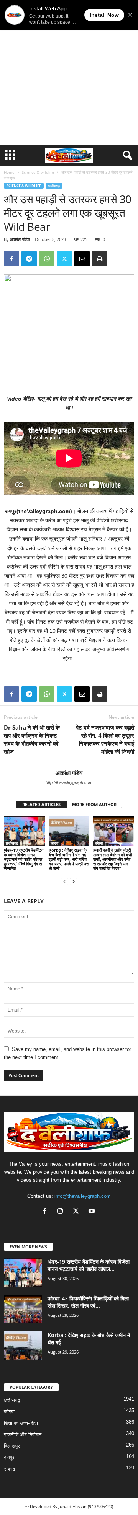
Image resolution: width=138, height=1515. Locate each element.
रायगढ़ (9, 1469)
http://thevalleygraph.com (69, 782)
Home (9, 172)
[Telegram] (29, 258)
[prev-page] (64, 881)
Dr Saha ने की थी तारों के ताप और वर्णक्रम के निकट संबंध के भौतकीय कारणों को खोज (32, 739)
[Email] (82, 258)
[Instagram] (62, 1212)
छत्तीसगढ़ (54, 185)
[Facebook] (11, 258)
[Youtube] (92, 1212)
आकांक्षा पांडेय (20, 239)
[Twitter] (64, 258)
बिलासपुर (12, 1446)
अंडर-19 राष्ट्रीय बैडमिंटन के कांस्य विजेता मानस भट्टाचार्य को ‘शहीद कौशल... (89, 1265)
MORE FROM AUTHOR (94, 804)
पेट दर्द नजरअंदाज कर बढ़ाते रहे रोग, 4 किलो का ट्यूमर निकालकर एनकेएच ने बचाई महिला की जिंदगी (105, 739)
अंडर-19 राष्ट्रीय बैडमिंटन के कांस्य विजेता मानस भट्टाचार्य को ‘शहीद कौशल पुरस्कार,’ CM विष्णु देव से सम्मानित (23, 859)
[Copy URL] (117, 258)
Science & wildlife (38, 172)
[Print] (99, 258)
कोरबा (54, 843)
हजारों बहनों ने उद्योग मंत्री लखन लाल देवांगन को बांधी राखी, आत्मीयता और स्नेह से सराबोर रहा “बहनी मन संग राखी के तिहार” (112, 859)
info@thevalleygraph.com (82, 1196)
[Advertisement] (69, 73)
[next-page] (73, 881)
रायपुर (9, 1457)
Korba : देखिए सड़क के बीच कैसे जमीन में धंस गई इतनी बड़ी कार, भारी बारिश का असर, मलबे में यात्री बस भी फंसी (69, 859)
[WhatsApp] (46, 258)
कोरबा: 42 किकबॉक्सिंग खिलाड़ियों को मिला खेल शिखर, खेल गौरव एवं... (88, 1302)
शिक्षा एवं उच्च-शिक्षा (21, 1423)
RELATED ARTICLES (41, 804)
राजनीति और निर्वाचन (22, 1434)
